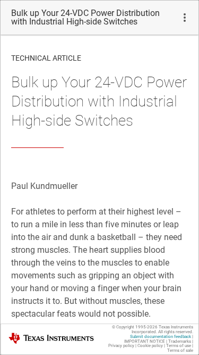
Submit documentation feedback (160, 336)
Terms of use (178, 345)
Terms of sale (180, 350)
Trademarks (179, 341)
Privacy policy (121, 345)
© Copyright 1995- (135, 327)
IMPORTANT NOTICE (144, 341)
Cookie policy (150, 345)
